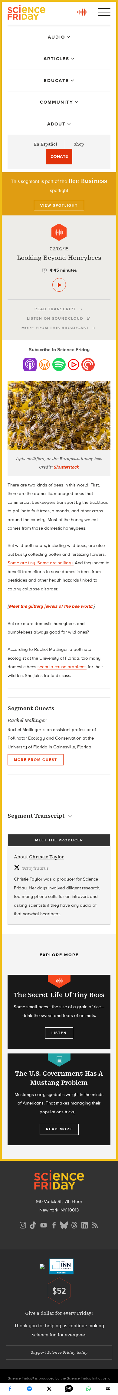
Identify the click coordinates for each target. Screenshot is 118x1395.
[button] (82, 12)
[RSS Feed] (95, 1224)
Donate (59, 156)
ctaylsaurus (34, 868)
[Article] (59, 1060)
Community (56, 102)
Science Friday (26, 13)
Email (108, 1389)
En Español (45, 144)
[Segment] (59, 232)
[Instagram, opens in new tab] (23, 1224)
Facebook (10, 1389)
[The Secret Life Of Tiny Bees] (59, 1012)
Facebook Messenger (30, 1389)
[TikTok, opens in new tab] (33, 1224)
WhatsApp (89, 1389)
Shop (79, 144)
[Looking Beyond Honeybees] (59, 285)
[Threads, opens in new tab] (74, 1224)
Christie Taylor (46, 857)
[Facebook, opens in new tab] (53, 1224)
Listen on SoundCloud (55, 318)
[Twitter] (49, 1389)
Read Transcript (55, 309)
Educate (56, 80)
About (56, 124)
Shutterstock (66, 467)
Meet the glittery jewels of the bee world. (51, 606)
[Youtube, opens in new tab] (43, 1224)
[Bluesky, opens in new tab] (64, 1224)
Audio (56, 37)
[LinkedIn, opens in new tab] (84, 1224)
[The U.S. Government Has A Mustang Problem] (59, 1099)
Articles (56, 58)
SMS (69, 1389)
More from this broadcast (55, 328)
